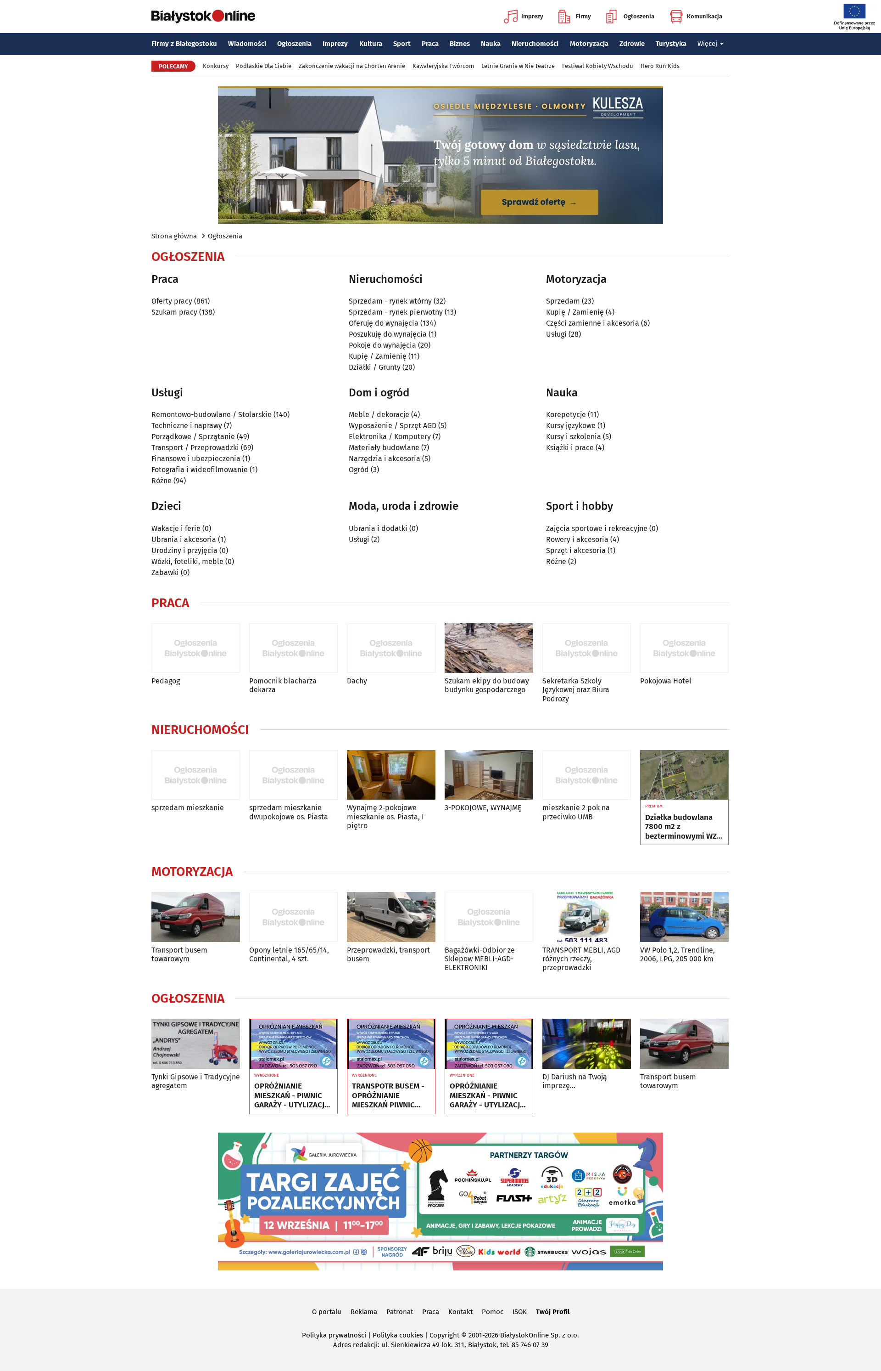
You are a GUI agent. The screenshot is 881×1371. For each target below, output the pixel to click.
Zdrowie (632, 43)
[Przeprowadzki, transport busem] (391, 917)
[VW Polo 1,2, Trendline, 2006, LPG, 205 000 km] (684, 917)
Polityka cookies (398, 1335)
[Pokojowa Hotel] (684, 648)
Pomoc (492, 1312)
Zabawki (165, 572)
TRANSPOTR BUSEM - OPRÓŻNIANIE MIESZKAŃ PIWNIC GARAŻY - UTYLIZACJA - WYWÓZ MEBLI (389, 1096)
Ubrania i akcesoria (183, 539)
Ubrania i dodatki (378, 528)
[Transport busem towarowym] (195, 917)
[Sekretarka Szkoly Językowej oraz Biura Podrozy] (586, 648)
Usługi (556, 334)
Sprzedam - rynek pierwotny (396, 312)
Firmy (583, 16)
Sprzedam (563, 301)
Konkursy (216, 66)
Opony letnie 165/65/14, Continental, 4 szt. (289, 954)
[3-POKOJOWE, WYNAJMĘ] (489, 775)
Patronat (399, 1312)
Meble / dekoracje (379, 414)
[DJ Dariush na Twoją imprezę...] (586, 1044)
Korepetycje (566, 414)
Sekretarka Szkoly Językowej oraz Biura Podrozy (575, 690)
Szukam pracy (174, 312)
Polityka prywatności (334, 1335)
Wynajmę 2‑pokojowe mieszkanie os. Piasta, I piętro (385, 816)
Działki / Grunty (375, 367)
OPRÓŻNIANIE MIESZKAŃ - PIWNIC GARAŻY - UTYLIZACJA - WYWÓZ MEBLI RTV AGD (291, 1096)
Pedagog (165, 681)
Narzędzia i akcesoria (384, 458)
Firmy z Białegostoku (184, 43)
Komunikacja (704, 16)
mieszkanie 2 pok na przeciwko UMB (576, 812)
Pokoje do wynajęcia (382, 345)
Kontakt (460, 1312)
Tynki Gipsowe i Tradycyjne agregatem (195, 1081)
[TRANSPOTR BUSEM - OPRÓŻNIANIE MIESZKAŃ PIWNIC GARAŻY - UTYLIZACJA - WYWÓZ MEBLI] (391, 1044)
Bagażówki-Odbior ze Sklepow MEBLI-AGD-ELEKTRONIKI (480, 959)
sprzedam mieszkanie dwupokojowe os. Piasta (288, 812)
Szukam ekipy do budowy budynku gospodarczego (487, 685)
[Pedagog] (195, 648)
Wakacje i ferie (176, 528)
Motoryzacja (589, 43)
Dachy (357, 681)
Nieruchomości (535, 43)
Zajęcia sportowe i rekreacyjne (596, 528)
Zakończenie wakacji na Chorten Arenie (352, 66)
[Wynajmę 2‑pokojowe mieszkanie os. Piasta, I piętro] (391, 775)
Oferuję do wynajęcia (383, 323)
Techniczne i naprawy (186, 425)
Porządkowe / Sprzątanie (193, 436)
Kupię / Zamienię (378, 356)
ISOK (520, 1312)
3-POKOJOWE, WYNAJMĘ (483, 807)
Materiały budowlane (384, 447)
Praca (430, 43)
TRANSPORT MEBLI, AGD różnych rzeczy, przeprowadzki (581, 959)
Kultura (370, 43)
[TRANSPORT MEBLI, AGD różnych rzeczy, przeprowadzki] (586, 917)
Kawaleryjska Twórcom (443, 66)
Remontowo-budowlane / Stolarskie (211, 414)
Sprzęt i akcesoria (576, 550)
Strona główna (174, 236)
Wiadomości (247, 43)
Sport (402, 43)
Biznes (460, 43)
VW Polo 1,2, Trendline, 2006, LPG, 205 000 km (677, 954)
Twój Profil (552, 1312)
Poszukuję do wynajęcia (388, 334)
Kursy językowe (571, 425)
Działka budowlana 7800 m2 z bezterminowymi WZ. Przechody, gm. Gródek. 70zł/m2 (682, 827)
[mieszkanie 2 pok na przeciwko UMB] (586, 775)
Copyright (444, 1335)
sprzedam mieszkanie (187, 807)
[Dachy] (391, 648)
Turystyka (671, 43)
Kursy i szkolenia (573, 436)
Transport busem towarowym (179, 954)
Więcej (707, 43)
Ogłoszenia (639, 16)
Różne (161, 480)
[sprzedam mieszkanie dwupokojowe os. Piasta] (293, 775)
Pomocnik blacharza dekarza (283, 685)
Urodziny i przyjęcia (184, 550)
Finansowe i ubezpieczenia (195, 458)
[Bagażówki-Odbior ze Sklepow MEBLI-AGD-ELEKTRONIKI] (489, 917)
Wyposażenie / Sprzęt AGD (392, 425)
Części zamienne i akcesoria (592, 323)
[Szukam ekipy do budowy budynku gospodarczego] (489, 648)
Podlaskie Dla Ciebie (263, 66)
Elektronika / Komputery (390, 436)
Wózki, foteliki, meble (187, 561)
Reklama (364, 1312)
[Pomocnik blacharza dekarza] (293, 648)
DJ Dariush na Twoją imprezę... (574, 1081)
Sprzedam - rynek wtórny (390, 301)
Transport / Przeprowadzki (195, 447)
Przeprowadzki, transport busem (388, 954)
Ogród (359, 469)
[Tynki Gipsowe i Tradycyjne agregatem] (195, 1044)
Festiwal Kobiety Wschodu (597, 66)
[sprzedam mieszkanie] (195, 775)
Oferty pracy (171, 301)
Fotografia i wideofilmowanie (199, 469)
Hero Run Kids (660, 66)
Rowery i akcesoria (577, 539)
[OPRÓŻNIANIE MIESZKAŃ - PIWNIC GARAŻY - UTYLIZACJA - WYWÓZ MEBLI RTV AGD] (293, 1044)
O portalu (326, 1312)
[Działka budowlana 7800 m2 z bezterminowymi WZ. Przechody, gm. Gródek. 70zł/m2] (684, 775)
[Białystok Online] (203, 16)
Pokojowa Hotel (665, 681)
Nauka (491, 43)
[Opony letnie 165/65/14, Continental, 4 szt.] (293, 917)
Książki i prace (570, 447)
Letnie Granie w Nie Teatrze (518, 66)
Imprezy (532, 16)
